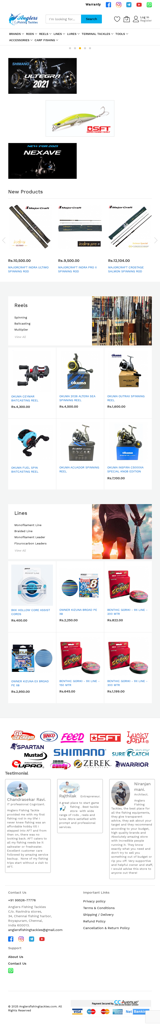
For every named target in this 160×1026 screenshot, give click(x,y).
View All (20, 337)
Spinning (20, 317)
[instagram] (118, 4)
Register (146, 20)
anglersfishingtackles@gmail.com (35, 930)
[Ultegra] (42, 76)
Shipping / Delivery (98, 915)
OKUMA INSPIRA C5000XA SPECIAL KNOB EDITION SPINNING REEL (125, 471)
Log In (144, 17)
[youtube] (139, 4)
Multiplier (21, 329)
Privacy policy (94, 901)
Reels (21, 305)
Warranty (93, 4)
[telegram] (128, 4)
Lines (20, 513)
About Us (15, 957)
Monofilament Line (27, 525)
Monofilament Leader (29, 537)
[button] (70, 48)
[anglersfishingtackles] (23, 19)
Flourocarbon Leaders (30, 543)
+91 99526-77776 (22, 900)
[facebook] (108, 4)
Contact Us (17, 963)
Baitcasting (22, 323)
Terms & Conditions (99, 908)
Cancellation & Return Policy (106, 928)
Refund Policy (94, 921)
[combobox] (63, 19)
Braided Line (23, 531)
